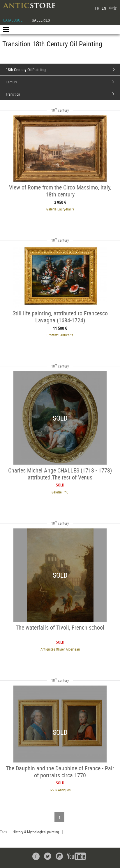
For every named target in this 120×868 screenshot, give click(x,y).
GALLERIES (41, 20)
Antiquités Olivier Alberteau (60, 649)
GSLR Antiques (60, 790)
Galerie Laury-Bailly (60, 209)
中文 (113, 8)
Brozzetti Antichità (60, 335)
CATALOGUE (12, 20)
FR (97, 8)
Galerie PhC (60, 492)
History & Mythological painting (36, 832)
